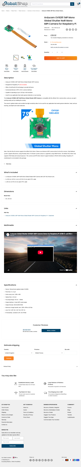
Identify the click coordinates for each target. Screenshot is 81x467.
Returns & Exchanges (7, 414)
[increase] (62, 52)
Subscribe (13, 446)
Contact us (4, 424)
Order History (5, 410)
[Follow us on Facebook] (30, 460)
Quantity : (47, 52)
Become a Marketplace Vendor (52, 410)
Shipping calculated (62, 37)
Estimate (8, 358)
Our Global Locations (6, 457)
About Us (25, 407)
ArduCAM (46, 27)
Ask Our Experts (24, 71)
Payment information (7, 422)
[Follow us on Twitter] (33, 460)
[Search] (72, 4)
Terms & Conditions (28, 412)
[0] (78, 4)
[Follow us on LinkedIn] (48, 460)
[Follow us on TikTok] (45, 460)
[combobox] (50, 4)
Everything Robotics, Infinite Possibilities (11, 461)
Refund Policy (7, 366)
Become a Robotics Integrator (51, 407)
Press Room (26, 417)
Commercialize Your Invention (51, 419)
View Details (6, 71)
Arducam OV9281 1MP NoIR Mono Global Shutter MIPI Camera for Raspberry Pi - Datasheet (29, 215)
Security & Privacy (28, 414)
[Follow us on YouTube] (42, 460)
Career (25, 410)
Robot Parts (14, 10)
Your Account (5, 407)
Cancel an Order (6, 417)
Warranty (4, 419)
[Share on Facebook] (67, 29)
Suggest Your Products (50, 414)
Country (6, 349)
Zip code (67, 349)
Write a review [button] (51, 330)
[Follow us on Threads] (51, 460)
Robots (7, 10)
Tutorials (69, 414)
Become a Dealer (48, 412)
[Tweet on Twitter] (73, 29)
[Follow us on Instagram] (36, 460)
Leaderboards (71, 417)
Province (36, 349)
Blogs (68, 410)
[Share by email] (76, 29)
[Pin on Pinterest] (70, 29)
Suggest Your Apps (49, 417)
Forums (69, 407)
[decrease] (52, 52)
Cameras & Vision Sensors (33, 10)
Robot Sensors (22, 10)
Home (3, 10)
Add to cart (61, 58)
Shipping (4, 412)
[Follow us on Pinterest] (39, 460)
